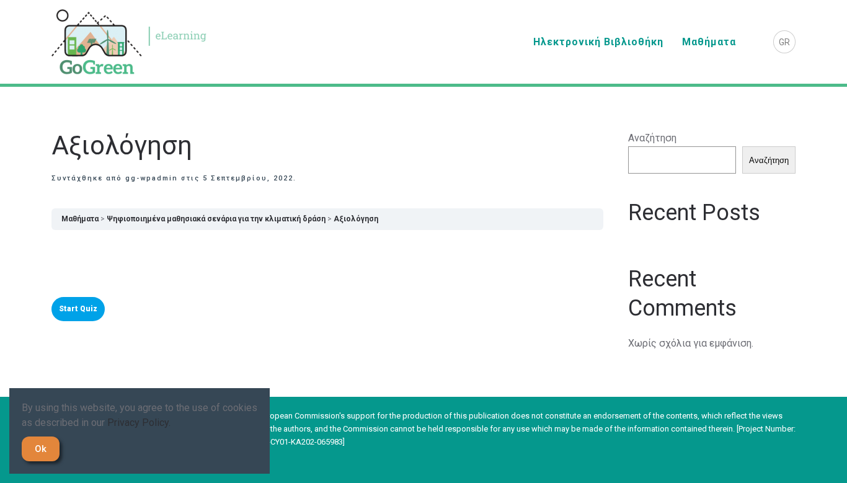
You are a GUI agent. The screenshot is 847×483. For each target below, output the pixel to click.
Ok (41, 448)
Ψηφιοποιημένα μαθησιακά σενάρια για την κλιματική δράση (216, 219)
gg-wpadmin (151, 178)
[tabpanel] (327, 262)
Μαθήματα (709, 42)
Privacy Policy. (139, 422)
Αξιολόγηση (356, 219)
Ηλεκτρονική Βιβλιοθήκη (598, 42)
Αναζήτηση (652, 138)
